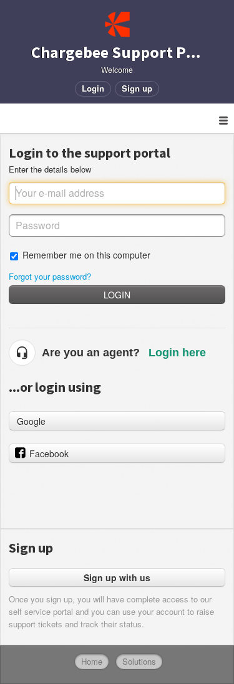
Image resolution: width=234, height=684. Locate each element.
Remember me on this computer (86, 254)
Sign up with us (117, 577)
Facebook (49, 453)
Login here (177, 352)
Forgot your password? (50, 276)
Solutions (139, 661)
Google (31, 421)
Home (91, 661)
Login (117, 294)
